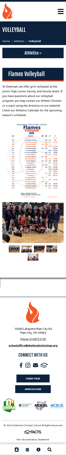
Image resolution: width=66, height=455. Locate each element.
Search (49, 449)
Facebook (21, 365)
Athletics (32, 53)
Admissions (33, 389)
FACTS (44, 365)
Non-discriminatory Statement (33, 439)
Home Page (33, 378)
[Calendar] (27, 449)
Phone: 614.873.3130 (33, 339)
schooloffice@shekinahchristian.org (33, 345)
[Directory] (17, 449)
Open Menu (61, 11)
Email (35, 365)
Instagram (28, 365)
